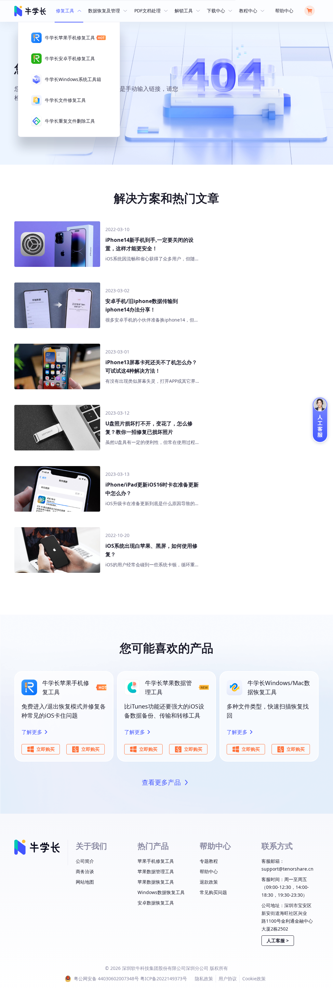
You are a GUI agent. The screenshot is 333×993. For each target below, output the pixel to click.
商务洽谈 (85, 871)
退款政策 (209, 882)
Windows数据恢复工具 (161, 892)
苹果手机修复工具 (156, 861)
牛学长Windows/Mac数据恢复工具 (278, 687)
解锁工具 (184, 10)
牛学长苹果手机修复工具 (65, 687)
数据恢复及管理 (104, 10)
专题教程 (209, 861)
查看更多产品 (161, 782)
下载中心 (216, 10)
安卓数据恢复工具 (156, 903)
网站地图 (85, 882)
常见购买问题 (213, 892)
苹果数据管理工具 (156, 871)
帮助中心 (284, 10)
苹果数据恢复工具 (156, 882)
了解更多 (31, 732)
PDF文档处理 (147, 10)
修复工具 (65, 10)
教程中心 (248, 10)
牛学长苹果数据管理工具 (168, 687)
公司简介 (85, 861)
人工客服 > (278, 940)
